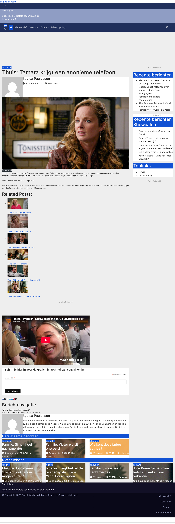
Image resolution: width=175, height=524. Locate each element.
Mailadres (10, 378)
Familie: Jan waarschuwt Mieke (15, 410)
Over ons (33, 27)
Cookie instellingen (68, 495)
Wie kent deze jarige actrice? (105, 446)
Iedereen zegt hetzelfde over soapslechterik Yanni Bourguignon (154, 90)
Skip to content (8, 1)
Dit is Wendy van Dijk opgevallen (156, 152)
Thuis (56, 83)
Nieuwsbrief (20, 27)
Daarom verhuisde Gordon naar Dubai (155, 133)
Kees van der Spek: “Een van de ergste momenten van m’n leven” (156, 147)
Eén (50, 83)
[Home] (5, 25)
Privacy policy (58, 27)
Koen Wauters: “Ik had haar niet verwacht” (155, 157)
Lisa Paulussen (38, 79)
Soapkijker (7, 10)
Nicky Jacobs (121, 453)
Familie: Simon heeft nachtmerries (17, 446)
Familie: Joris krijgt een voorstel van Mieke (22, 412)
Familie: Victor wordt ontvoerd (62, 446)
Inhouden (6, 67)
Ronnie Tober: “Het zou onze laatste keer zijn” (153, 140)
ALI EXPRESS (145, 175)
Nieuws (6, 464)
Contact (44, 27)
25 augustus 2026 (14, 453)
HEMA (142, 172)
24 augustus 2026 (58, 453)
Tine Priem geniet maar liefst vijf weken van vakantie (151, 472)
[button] (6, 29)
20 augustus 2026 (101, 453)
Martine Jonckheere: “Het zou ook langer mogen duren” (18, 472)
